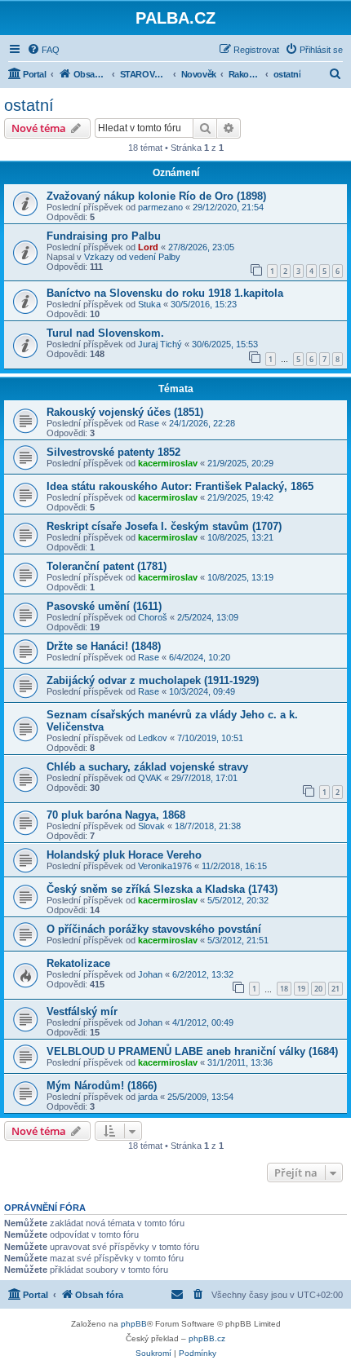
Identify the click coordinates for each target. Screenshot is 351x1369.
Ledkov (152, 738)
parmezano (160, 207)
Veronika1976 (165, 866)
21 (335, 988)
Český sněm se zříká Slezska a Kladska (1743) (162, 889)
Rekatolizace (78, 963)
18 (284, 988)
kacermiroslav (168, 463)
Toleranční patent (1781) (107, 566)
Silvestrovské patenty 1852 (113, 452)
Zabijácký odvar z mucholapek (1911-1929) (153, 680)
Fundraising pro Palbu (104, 236)
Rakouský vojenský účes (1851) (125, 412)
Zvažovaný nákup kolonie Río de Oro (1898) (156, 196)
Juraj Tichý (160, 344)
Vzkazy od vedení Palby (132, 257)
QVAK (150, 778)
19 (301, 988)
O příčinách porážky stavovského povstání (154, 929)
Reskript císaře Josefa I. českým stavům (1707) (164, 526)
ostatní (29, 105)
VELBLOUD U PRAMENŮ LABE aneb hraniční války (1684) (192, 1051)
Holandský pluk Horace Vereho (124, 855)
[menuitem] (43, 50)
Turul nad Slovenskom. (105, 333)
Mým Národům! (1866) (102, 1086)
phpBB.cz (207, 1338)
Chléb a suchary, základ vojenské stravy (147, 767)
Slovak (151, 826)
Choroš (152, 617)
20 (318, 988)
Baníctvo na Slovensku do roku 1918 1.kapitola (165, 293)
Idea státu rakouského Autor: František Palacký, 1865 (180, 486)
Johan (150, 974)
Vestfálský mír (82, 1011)
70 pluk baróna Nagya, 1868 (116, 815)
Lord (148, 247)
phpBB (134, 1323)
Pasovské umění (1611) (104, 606)
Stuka (149, 304)
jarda (148, 1097)
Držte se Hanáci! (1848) (104, 646)
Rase (148, 423)
